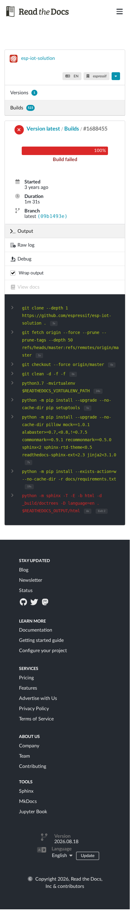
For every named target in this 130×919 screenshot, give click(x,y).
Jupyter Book (33, 811)
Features (28, 688)
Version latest (43, 129)
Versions (22, 92)
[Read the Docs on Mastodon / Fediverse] (46, 601)
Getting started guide (41, 640)
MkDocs (28, 801)
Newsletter (30, 580)
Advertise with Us (38, 698)
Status (26, 590)
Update (87, 856)
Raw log (25, 245)
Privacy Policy (34, 708)
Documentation (35, 630)
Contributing (32, 766)
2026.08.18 (66, 841)
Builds (21, 107)
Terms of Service (36, 719)
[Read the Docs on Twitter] (35, 601)
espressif (99, 76)
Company (29, 745)
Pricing (26, 677)
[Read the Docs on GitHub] (24, 601)
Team (24, 756)
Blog (23, 570)
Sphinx (26, 791)
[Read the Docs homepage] (44, 11)
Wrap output (31, 273)
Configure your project (43, 650)
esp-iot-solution (38, 58)
